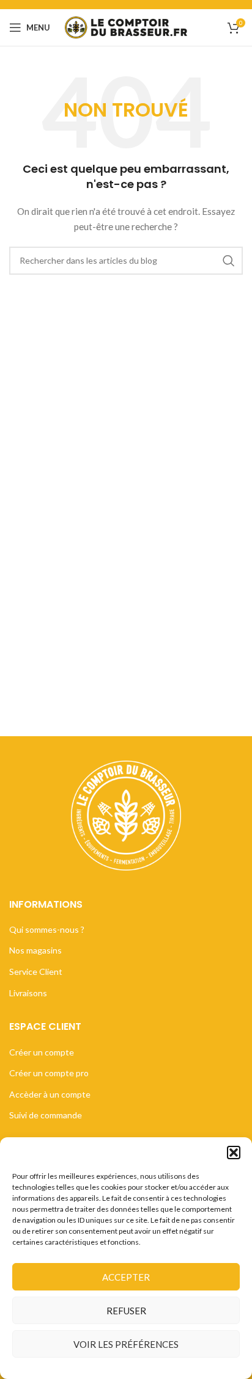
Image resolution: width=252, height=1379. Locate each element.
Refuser (126, 1310)
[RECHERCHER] (229, 261)
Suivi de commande (45, 1115)
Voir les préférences (126, 1344)
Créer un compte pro (49, 1073)
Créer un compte (41, 1052)
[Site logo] (126, 26)
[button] (234, 1152)
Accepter (126, 1277)
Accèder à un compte (50, 1094)
